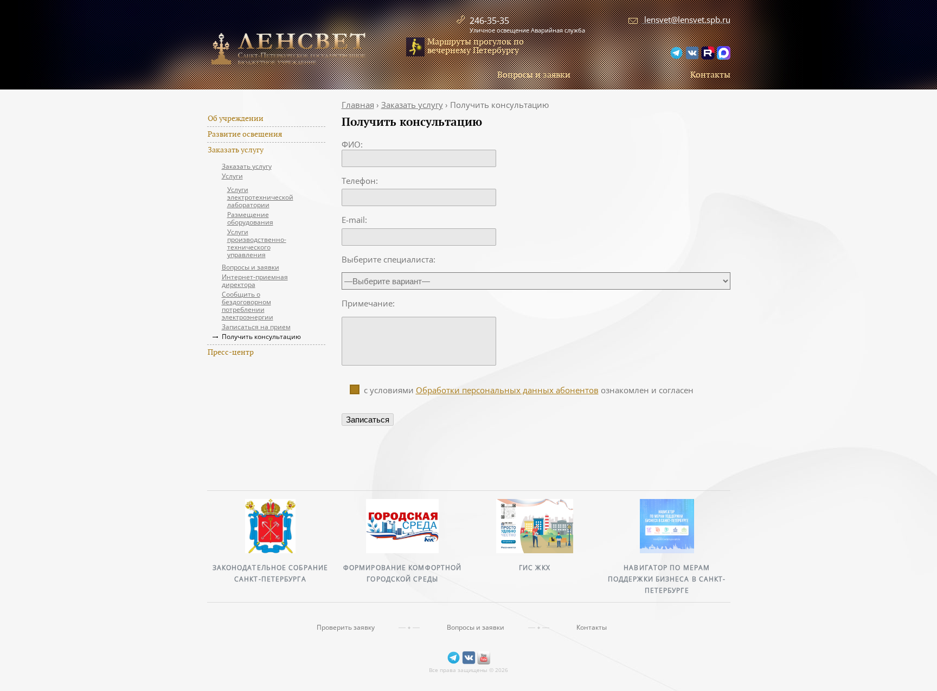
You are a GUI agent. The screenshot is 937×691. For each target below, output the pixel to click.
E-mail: (354, 219)
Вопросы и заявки (533, 75)
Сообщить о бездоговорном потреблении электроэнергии (247, 306)
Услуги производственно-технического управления (256, 243)
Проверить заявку (346, 627)
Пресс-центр (231, 352)
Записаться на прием (256, 326)
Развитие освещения (245, 134)
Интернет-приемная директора (255, 280)
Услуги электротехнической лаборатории (260, 197)
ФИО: (352, 144)
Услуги (232, 176)
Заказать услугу (236, 150)
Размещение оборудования (250, 218)
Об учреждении (236, 118)
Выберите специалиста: (388, 259)
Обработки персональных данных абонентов (507, 390)
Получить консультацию (261, 336)
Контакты (710, 75)
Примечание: (368, 303)
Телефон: (360, 180)
